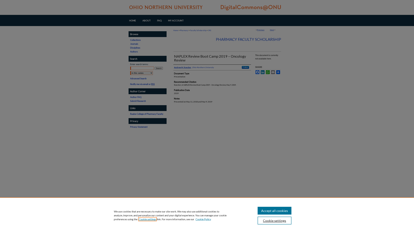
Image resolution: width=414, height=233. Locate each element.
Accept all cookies (274, 211)
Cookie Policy (203, 219)
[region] (207, 215)
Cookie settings (147, 219)
